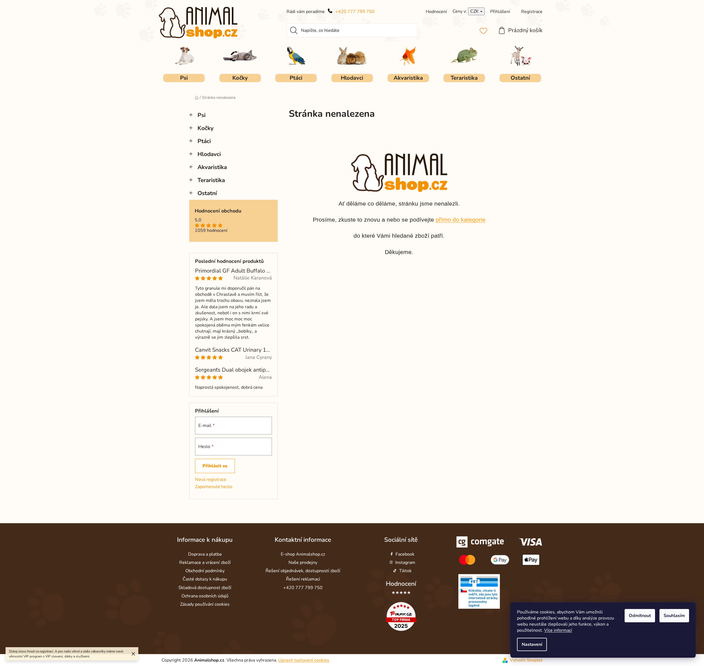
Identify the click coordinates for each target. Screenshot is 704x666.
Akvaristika (212, 167)
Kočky (206, 128)
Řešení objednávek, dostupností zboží (303, 571)
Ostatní (207, 193)
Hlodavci (209, 154)
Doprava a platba (205, 554)
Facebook (405, 554)
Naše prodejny (303, 562)
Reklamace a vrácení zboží (205, 562)
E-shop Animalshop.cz (303, 554)
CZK (475, 11)
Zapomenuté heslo (213, 487)
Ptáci (204, 141)
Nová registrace (210, 479)
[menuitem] (184, 78)
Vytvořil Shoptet (526, 660)
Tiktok (405, 571)
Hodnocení (401, 583)
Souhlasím (674, 616)
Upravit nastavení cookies (303, 660)
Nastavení (532, 644)
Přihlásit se (214, 466)
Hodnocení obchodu (218, 211)
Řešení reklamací (303, 579)
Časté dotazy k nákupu (205, 579)
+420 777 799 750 (355, 12)
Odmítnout (640, 616)
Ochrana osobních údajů (204, 596)
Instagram (405, 562)
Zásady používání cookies (205, 604)
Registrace (531, 12)
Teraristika (211, 180)
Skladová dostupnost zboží (204, 587)
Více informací (558, 630)
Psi (202, 115)
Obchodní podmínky (205, 571)
